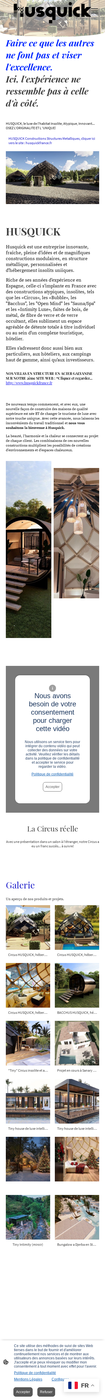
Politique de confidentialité (53, 774)
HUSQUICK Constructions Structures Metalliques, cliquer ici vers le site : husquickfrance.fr (51, 140)
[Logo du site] (52, 13)
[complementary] (81, 1386)
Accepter (53, 787)
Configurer (60, 1379)
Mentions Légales (28, 1379)
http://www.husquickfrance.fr (29, 383)
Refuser (46, 1392)
